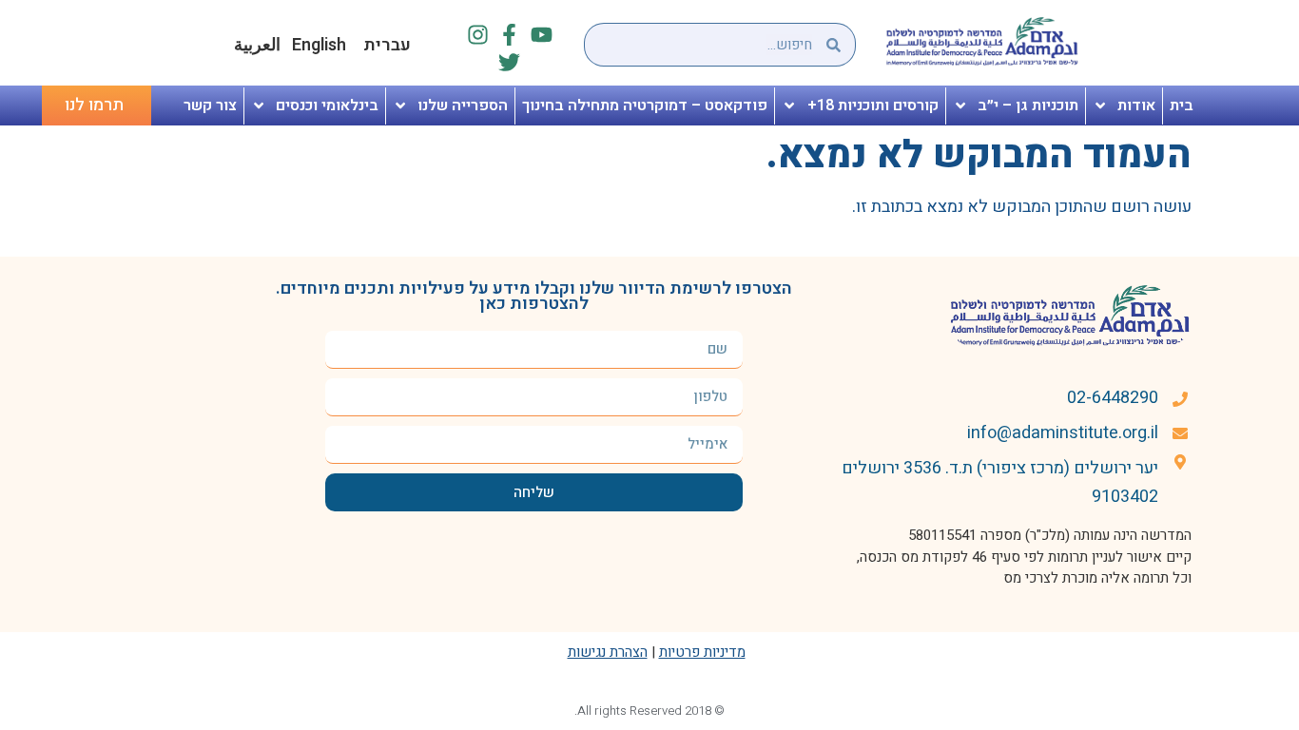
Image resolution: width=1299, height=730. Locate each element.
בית (1181, 105)
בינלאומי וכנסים (327, 105)
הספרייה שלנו (462, 105)
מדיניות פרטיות (702, 652)
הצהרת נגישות (608, 652)
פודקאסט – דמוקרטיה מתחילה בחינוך (644, 105)
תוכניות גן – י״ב (1028, 105)
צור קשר (210, 105)
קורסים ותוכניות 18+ (873, 105)
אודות (1136, 105)
